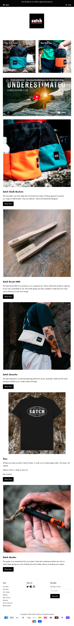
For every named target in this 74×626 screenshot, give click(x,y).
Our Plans (6, 589)
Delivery (5, 595)
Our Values (6, 592)
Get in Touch (6, 598)
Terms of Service (7, 603)
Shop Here (8, 204)
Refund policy (7, 606)
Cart (69, 5)
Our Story (5, 587)
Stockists (5, 600)
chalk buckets (16, 199)
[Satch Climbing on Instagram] (34, 587)
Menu (7, 5)
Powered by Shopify (48, 614)
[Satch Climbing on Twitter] (28, 587)
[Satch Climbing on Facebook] (31, 587)
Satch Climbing (36, 614)
